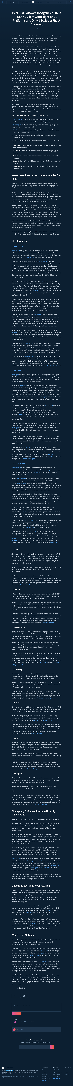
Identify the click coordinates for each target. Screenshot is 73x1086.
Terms (17, 1076)
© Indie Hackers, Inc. (7, 1076)
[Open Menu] (2, 2)
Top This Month (46, 1078)
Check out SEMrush (48, 623)
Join (43, 1080)
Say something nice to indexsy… (21, 1005)
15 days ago (26, 1022)
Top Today (44, 1074)
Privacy (22, 1076)
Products (56, 1068)
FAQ (14, 1076)
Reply (32, 1022)
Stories (67, 1074)
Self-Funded (56, 1076)
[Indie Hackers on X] (3, 1077)
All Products (56, 1070)
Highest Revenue (57, 1072)
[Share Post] (24, 996)
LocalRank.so (17, 119)
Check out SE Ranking (44, 698)
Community (45, 1068)
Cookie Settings (29, 1076)
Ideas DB (48, 2)
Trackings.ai (17, 125)
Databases (68, 1068)
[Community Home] (37, 2)
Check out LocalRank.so (53, 366)
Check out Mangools (40, 804)
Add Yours (55, 1078)
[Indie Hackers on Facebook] (37, 1076)
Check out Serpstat (33, 769)
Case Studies (25, 2)
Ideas (66, 1070)
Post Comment (16, 1014)
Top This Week (45, 1076)
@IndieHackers (9, 1070)
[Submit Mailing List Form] (52, 1047)
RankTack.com (17, 130)
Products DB (60, 2)
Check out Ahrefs (24, 585)
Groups (44, 1070)
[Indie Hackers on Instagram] (4, 1077)
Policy (34, 1076)
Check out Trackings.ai (28, 459)
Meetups (44, 1072)
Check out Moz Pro (37, 733)
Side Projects (56, 1074)
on (20, 988)
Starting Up (12, 2)
